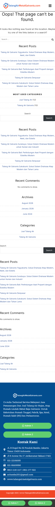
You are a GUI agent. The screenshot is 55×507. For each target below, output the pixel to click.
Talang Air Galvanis (25, 105)
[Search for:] (27, 39)
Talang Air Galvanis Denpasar (27, 77)
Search (27, 113)
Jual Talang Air (25, 100)
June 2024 (27, 214)
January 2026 (27, 208)
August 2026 (27, 203)
